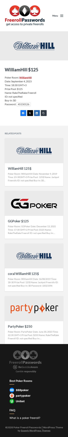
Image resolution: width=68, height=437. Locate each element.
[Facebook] (23, 113)
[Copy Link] (44, 113)
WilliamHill (25, 77)
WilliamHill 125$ (19, 168)
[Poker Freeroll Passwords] (26, 15)
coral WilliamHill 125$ (23, 274)
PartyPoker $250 (20, 326)
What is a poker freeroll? (24, 418)
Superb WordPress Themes (35, 430)
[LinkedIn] (37, 113)
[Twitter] (30, 113)
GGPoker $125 (18, 221)
